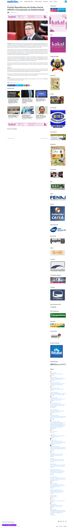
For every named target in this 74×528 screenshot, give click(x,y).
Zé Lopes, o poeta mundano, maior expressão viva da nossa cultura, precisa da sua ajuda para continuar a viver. (58, 442)
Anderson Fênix (53, 504)
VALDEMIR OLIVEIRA (54, 397)
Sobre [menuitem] (51, 1)
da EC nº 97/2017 (17, 59)
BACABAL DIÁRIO (53, 509)
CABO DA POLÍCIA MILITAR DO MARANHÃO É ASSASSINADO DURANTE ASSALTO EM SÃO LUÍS (58, 448)
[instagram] (63, 521)
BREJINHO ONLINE (53, 483)
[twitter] (61, 521)
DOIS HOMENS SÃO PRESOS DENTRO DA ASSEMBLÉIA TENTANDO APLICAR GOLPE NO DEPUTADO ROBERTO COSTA (57, 511)
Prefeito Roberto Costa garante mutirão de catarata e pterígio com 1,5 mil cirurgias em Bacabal (27, 117)
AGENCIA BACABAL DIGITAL (55, 446)
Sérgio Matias (52, 434)
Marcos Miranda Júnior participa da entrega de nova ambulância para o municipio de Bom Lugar (58, 417)
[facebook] (59, 521)
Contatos (65, 526)
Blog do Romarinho (53, 431)
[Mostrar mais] (31, 85)
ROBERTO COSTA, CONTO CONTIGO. (57, 389)
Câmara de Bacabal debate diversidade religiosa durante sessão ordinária (13, 116)
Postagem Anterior (11, 138)
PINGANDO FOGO (53, 440)
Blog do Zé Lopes (53, 377)
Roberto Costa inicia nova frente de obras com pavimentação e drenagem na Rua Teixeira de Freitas (57, 405)
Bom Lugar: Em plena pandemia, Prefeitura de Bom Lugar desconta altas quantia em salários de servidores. (58, 479)
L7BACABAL (52, 453)
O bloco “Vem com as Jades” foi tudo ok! (57, 500)
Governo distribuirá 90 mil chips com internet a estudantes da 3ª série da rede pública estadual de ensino (57, 485)
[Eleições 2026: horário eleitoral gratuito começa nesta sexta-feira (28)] (41, 94)
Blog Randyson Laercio (54, 415)
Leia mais (13, 522)
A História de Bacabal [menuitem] (28, 1)
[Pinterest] (27, 85)
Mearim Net (52, 458)
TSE (17, 82)
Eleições (14, 82)
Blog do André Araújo (54, 409)
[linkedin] (66, 521)
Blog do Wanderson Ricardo (55, 403)
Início (57, 526)
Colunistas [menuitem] (45, 1)
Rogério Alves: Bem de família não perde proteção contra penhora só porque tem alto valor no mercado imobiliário (27, 100)
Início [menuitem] (21, 1)
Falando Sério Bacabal (54, 392)
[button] (63, 2)
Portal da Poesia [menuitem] (38, 1)
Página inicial (9, 5)
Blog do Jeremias (53, 495)
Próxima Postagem (43, 138)
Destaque (14, 5)
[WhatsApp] (24, 85)
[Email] (29, 85)
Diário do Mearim (53, 372)
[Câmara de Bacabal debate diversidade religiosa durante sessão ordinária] (13, 110)
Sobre (61, 526)
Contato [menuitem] (55, 1)
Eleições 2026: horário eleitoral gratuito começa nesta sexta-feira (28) (41, 99)
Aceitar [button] (9, 525)
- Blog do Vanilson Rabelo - (55, 382)
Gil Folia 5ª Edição (53, 496)
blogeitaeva (52, 499)
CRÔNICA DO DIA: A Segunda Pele (56, 373)
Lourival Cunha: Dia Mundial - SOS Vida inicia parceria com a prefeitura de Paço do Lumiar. (41, 117)
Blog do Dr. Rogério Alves (54, 388)
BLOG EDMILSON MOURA (55, 421)
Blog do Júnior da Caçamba (55, 469)
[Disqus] (27, 152)
